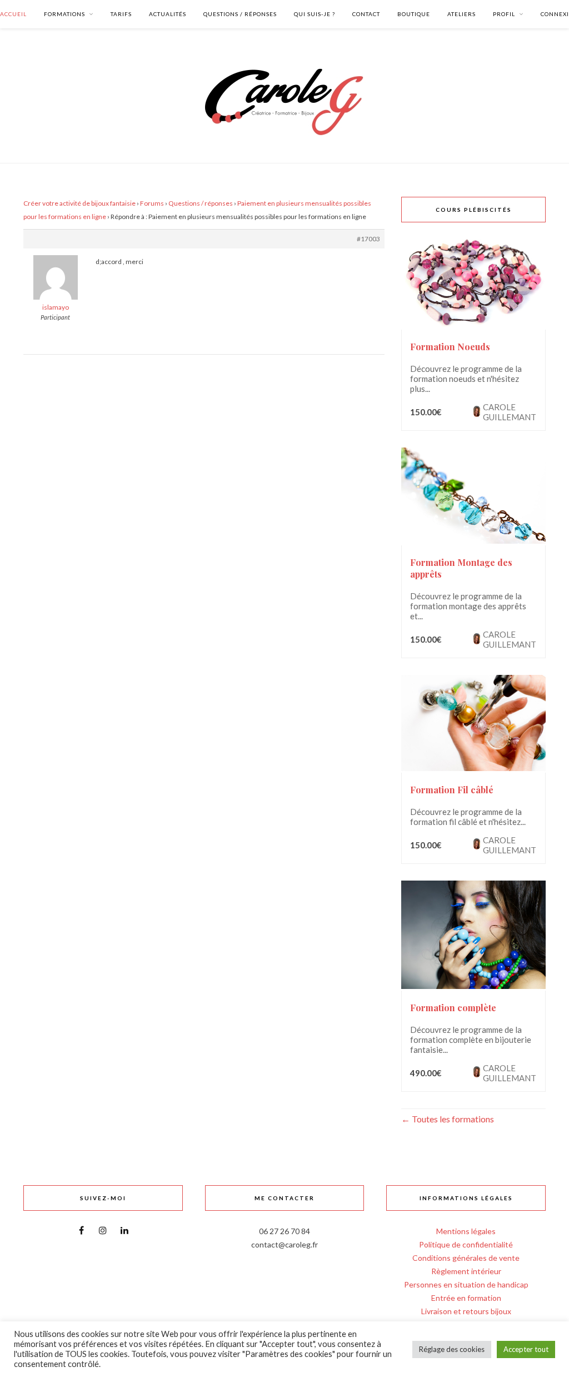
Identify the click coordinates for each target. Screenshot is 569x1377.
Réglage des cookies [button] (452, 1349)
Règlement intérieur (466, 1271)
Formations (64, 14)
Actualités (167, 14)
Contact (366, 14)
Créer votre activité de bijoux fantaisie (79, 203)
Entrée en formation (466, 1298)
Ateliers (461, 14)
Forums (152, 203)
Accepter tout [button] (525, 1349)
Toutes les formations (452, 1118)
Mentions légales (466, 1231)
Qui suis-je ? (314, 14)
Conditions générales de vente (466, 1257)
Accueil (13, 14)
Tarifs (121, 14)
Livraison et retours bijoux (466, 1311)
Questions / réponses (240, 14)
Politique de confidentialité (466, 1244)
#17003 (368, 239)
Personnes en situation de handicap (466, 1284)
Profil (504, 14)
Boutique (413, 14)
